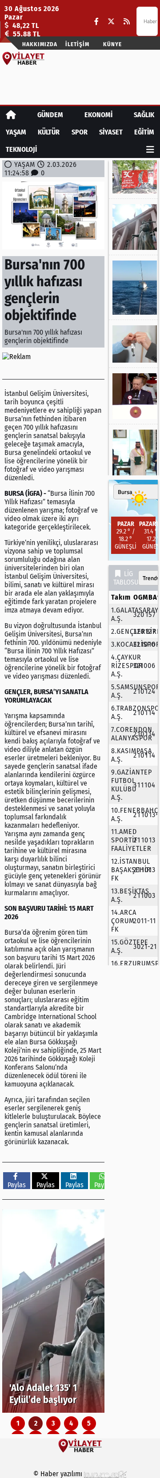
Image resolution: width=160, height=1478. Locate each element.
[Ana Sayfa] (11, 114)
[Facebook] (96, 21)
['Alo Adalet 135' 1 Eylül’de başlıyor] (53, 1311)
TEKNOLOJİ (21, 149)
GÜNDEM (50, 115)
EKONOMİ (98, 115)
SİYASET (111, 132)
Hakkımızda (39, 44)
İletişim (77, 44)
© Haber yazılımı (58, 1474)
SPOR (80, 132)
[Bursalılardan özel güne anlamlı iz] (133, 177)
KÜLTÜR (49, 132)
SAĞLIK (144, 115)
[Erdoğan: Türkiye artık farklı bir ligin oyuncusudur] (133, 396)
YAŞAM (16, 132)
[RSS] (127, 21)
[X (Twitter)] (111, 21)
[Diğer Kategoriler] (150, 149)
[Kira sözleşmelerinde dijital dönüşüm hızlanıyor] (133, 344)
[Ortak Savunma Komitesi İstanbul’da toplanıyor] (133, 452)
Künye (112, 44)
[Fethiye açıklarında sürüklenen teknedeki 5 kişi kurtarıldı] (133, 288)
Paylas (17, 1185)
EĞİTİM (144, 132)
